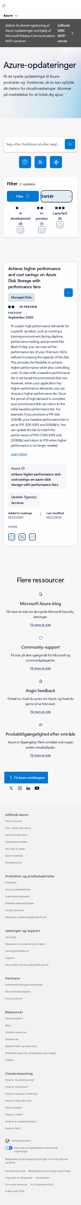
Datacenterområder (16, 841)
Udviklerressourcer (16, 1032)
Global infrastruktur (16, 834)
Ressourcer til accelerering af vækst (25, 944)
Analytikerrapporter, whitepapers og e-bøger (30, 1053)
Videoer (9, 1060)
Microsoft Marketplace (17, 991)
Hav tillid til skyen (15, 848)
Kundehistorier (13, 862)
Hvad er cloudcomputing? (19, 1079)
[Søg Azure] (4, 5)
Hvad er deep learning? (18, 1100)
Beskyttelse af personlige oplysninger (49, 1171)
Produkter (11, 882)
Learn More (19, 454)
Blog (7, 1025)
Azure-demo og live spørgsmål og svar (27, 964)
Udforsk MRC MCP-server (64, 33)
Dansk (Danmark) (21, 1140)
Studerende (11, 1039)
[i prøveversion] (41, 230)
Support (9, 957)
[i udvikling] (20, 230)
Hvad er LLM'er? (14, 1114)
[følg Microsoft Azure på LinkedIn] (28, 788)
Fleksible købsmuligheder (19, 903)
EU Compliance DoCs (42, 1184)
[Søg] (70, 144)
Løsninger (11, 937)
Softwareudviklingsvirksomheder (24, 984)
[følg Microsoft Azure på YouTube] (37, 788)
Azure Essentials (14, 855)
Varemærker (42, 1177)
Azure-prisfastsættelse (17, 889)
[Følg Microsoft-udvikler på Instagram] (19, 788)
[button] (25, 162)
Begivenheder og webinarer (21, 1046)
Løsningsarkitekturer (17, 950)
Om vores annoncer (16, 1184)
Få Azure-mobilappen (29, 777)
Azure (8, 15)
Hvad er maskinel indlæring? (21, 1093)
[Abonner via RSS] (41, 162)
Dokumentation (14, 1018)
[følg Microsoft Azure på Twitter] (11, 788)
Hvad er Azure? (13, 821)
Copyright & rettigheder (19, 1177)
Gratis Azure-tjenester (17, 896)
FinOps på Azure (14, 910)
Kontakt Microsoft (15, 1171)
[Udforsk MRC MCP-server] (56, 162)
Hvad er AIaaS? (13, 1107)
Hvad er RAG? (13, 1128)
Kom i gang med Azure (18, 828)
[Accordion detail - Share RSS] (22, 536)
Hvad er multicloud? (16, 1086)
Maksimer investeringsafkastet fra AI (25, 917)
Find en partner (14, 998)
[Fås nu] (60, 224)
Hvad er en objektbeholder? (21, 1121)
